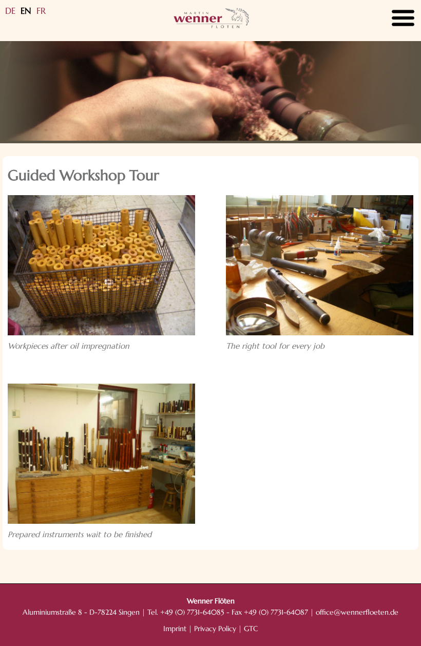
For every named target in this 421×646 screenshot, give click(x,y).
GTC (251, 628)
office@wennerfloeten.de (357, 612)
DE (10, 10)
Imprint (174, 628)
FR (41, 10)
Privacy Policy (215, 628)
